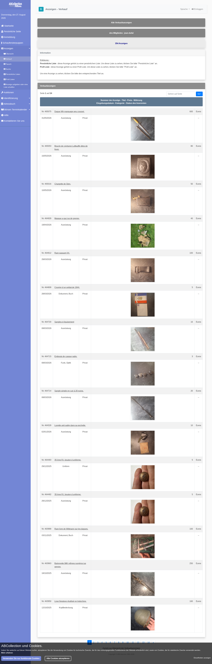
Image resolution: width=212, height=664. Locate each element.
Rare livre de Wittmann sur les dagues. (71, 529)
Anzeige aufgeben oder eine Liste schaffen (16, 85)
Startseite (9, 26)
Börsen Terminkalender (15, 109)
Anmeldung (9, 37)
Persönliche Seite (12, 31)
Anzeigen (8, 48)
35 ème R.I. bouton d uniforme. (67, 460)
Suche (8, 69)
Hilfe (5, 115)
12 (138, 642)
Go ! (199, 94)
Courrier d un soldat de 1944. (67, 287)
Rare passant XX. (62, 253)
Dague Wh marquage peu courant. (69, 111)
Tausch (8, 64)
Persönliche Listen (12, 74)
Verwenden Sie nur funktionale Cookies (21, 658)
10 (127, 642)
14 (148, 642)
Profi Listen (10, 79)
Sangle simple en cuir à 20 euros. (69, 391)
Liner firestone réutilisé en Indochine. (70, 601)
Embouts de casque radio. (65, 356)
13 (143, 642)
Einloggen (198, 9)
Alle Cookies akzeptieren (58, 658)
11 (133, 642)
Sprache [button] (184, 9)
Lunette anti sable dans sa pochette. (70, 425)
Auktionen (8, 92)
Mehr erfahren (7, 653)
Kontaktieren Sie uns (13, 121)
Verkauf (8, 59)
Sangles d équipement (64, 322)
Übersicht (9, 54)
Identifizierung (10, 98)
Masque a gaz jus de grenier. (67, 218)
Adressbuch (9, 104)
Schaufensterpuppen (12, 43)
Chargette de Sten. (62, 184)
